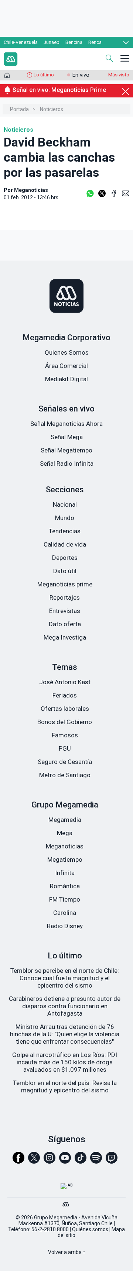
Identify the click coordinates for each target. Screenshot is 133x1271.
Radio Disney (65, 926)
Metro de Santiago (65, 775)
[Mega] (66, 1202)
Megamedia (64, 819)
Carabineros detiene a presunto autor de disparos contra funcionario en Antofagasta (64, 1006)
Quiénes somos (90, 1229)
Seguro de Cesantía (65, 761)
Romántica (65, 886)
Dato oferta (65, 624)
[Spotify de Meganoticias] (96, 1161)
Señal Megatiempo (66, 450)
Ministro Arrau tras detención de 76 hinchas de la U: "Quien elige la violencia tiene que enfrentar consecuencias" (64, 1034)
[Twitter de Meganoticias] (34, 1161)
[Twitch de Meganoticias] (111, 1161)
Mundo (64, 517)
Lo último (44, 75)
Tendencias (65, 531)
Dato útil (64, 571)
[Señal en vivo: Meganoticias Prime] (66, 98)
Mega (64, 833)
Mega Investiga (65, 637)
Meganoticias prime (64, 584)
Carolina (64, 912)
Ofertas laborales (65, 708)
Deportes (65, 557)
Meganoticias (64, 846)
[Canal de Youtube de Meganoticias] (65, 1161)
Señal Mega (67, 437)
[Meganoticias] (66, 296)
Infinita (65, 872)
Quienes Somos (67, 352)
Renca (95, 42)
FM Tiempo (64, 899)
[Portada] (7, 77)
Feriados (64, 695)
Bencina (73, 42)
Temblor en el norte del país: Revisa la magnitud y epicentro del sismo (65, 1086)
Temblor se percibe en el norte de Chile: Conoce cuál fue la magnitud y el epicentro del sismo (64, 978)
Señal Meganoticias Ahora (66, 423)
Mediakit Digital (66, 379)
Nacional (65, 504)
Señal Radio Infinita (66, 463)
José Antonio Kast (65, 682)
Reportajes (65, 597)
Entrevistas (64, 610)
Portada (19, 109)
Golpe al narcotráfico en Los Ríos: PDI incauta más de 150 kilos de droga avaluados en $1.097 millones (64, 1062)
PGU (65, 748)
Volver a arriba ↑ (66, 1252)
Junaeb (51, 42)
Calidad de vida (65, 544)
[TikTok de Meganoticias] (80, 1161)
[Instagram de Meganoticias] (49, 1161)
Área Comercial (66, 365)
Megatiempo (64, 859)
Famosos (65, 735)
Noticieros (51, 109)
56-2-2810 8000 (50, 1229)
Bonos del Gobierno (64, 722)
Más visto (118, 75)
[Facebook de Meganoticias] (18, 1161)
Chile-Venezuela (21, 42)
